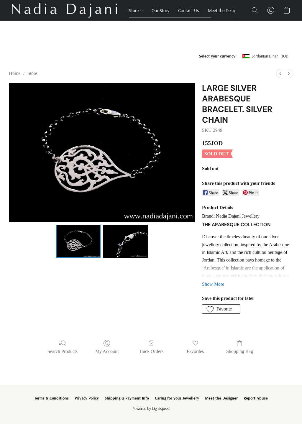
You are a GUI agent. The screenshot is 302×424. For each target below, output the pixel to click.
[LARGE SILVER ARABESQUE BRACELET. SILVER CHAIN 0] (78, 241)
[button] (64, 10)
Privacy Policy (87, 398)
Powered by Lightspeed (151, 408)
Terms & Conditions (51, 398)
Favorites (195, 351)
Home (14, 73)
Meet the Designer (225, 10)
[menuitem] (280, 73)
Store (134, 10)
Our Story (160, 10)
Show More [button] (213, 284)
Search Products (62, 351)
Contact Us (188, 10)
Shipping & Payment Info (127, 398)
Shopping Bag (239, 351)
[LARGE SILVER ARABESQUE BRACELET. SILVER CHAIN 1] (125, 241)
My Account (107, 351)
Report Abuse (256, 398)
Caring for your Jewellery (177, 398)
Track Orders (151, 351)
